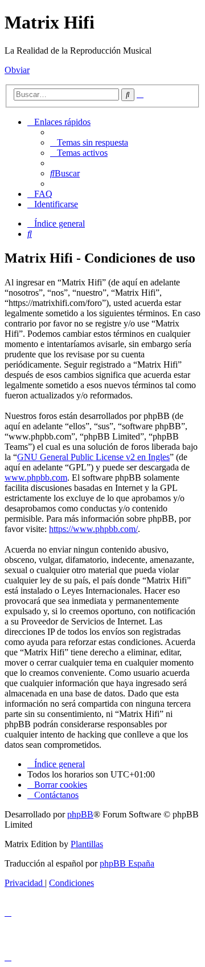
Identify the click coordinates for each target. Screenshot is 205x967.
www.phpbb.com (36, 477)
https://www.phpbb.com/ (93, 529)
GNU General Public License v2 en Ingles (93, 457)
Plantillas (87, 844)
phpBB (80, 814)
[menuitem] (89, 142)
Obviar (17, 70)
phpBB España (127, 863)
